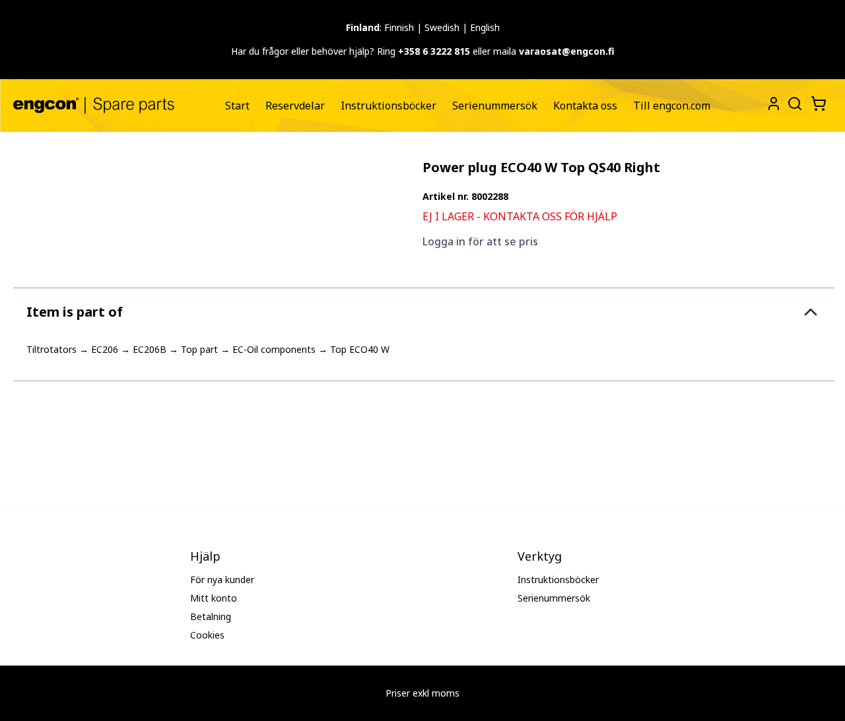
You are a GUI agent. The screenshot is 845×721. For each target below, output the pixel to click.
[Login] (774, 103)
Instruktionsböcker (388, 105)
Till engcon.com (671, 105)
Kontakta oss (585, 105)
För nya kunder (222, 579)
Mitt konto (213, 598)
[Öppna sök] (793, 102)
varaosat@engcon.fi (567, 51)
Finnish (399, 27)
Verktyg (540, 556)
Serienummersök (494, 105)
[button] (423, 312)
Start (237, 105)
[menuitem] (237, 105)
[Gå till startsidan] (93, 105)
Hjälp (205, 556)
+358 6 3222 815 (434, 51)
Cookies (207, 635)
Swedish (441, 27)
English (485, 27)
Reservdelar (295, 105)
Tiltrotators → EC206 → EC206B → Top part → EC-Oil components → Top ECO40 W (207, 349)
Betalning (210, 616)
